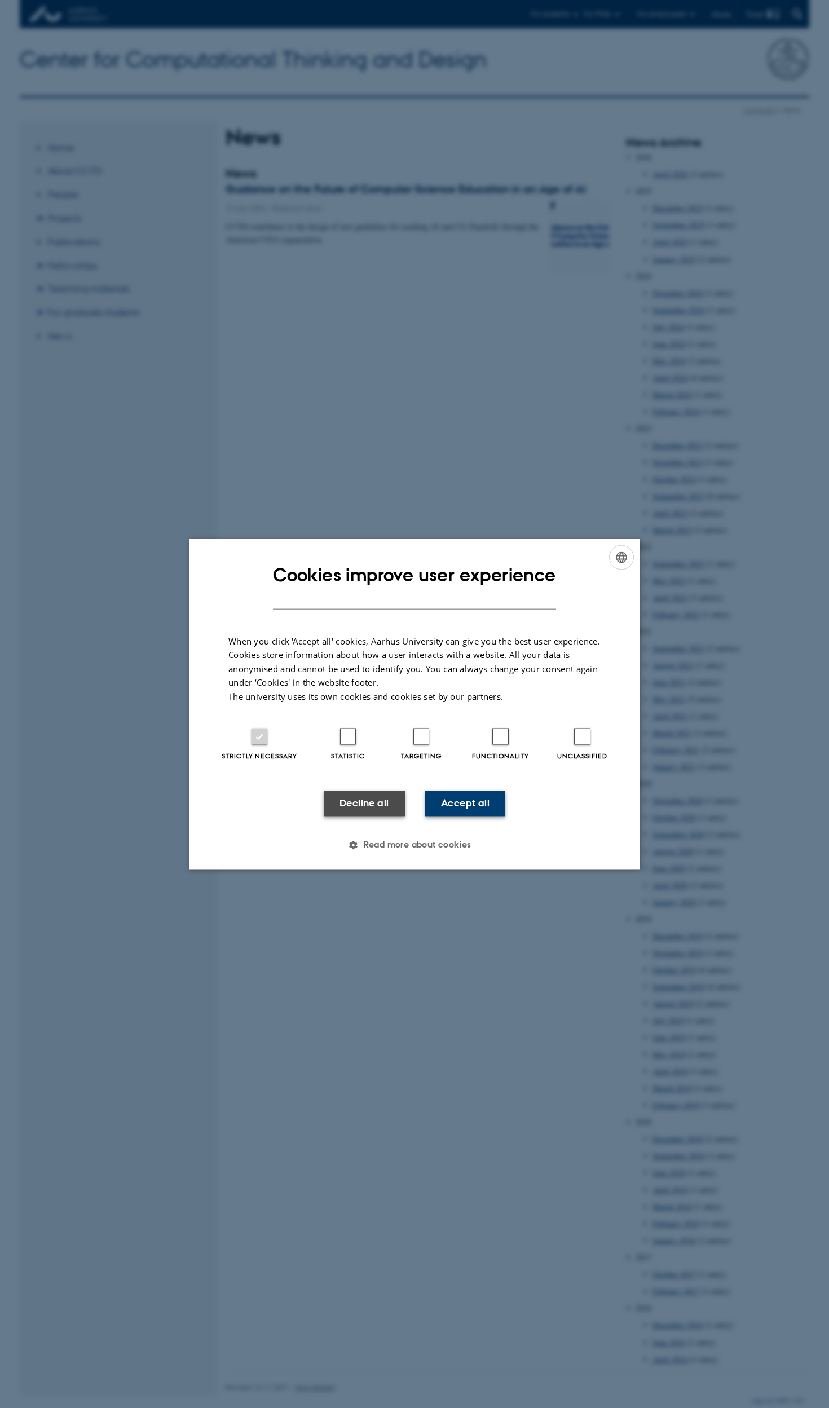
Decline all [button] (364, 803)
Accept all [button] (465, 803)
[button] (414, 844)
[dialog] (414, 704)
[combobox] (621, 557)
